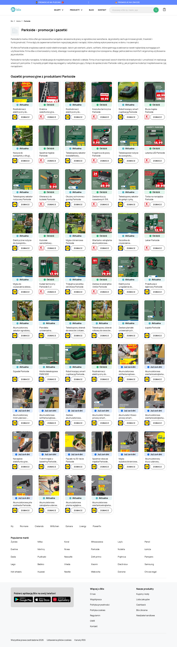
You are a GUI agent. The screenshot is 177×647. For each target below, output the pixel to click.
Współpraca (96, 599)
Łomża (148, 549)
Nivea (67, 549)
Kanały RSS (80, 640)
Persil (147, 541)
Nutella (121, 549)
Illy (12, 526)
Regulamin (95, 615)
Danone (121, 571)
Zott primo (96, 556)
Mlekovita (95, 571)
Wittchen (54, 526)
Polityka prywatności (100, 604)
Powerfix (97, 526)
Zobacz (25, 117)
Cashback (141, 604)
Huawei (41, 571)
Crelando (39, 526)
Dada (13, 556)
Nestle (67, 571)
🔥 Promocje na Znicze (127, 2)
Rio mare (24, 526)
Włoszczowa (97, 541)
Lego (13, 564)
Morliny (41, 549)
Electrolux (123, 564)
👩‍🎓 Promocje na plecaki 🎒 (50, 2)
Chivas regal (151, 571)
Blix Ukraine (141, 610)
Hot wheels (16, 571)
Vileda (67, 564)
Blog (91, 10)
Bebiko (41, 564)
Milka (40, 541)
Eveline (14, 549)
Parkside (95, 549)
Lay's (120, 541)
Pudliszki (42, 556)
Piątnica (122, 556)
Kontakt (102, 10)
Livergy (83, 526)
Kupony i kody (142, 594)
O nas (92, 594)
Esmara (69, 526)
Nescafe (68, 556)
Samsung (149, 564)
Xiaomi (94, 564)
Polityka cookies (97, 610)
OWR (92, 620)
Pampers (149, 556)
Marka (18, 21)
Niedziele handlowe (145, 615)
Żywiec (14, 541)
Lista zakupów (143, 599)
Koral (66, 541)
